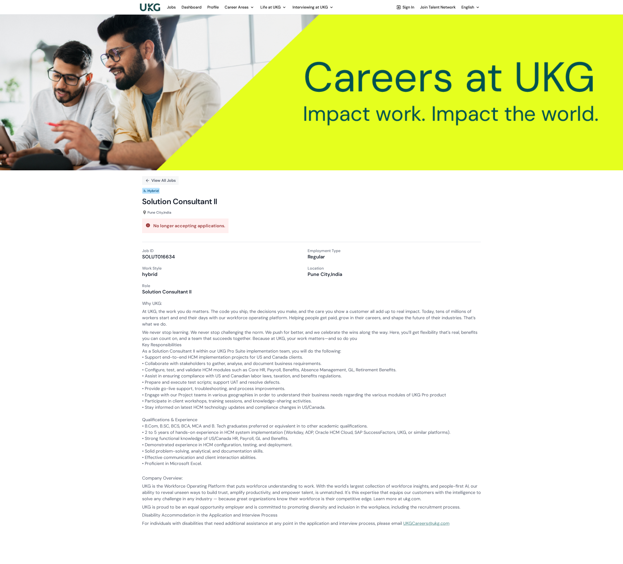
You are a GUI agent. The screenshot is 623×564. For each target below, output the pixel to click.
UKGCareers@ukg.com (426, 523)
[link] (150, 7)
